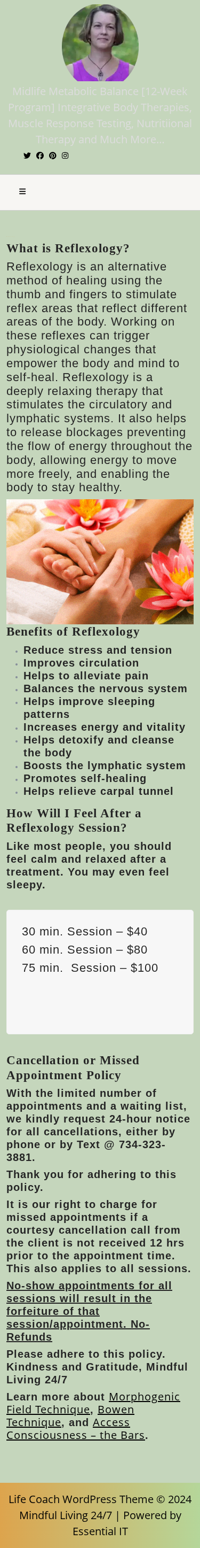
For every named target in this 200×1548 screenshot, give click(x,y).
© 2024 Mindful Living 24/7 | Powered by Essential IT (105, 1515)
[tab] (22, 192)
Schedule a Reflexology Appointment (109, 991)
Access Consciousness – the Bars (75, 1428)
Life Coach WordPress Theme (81, 1499)
